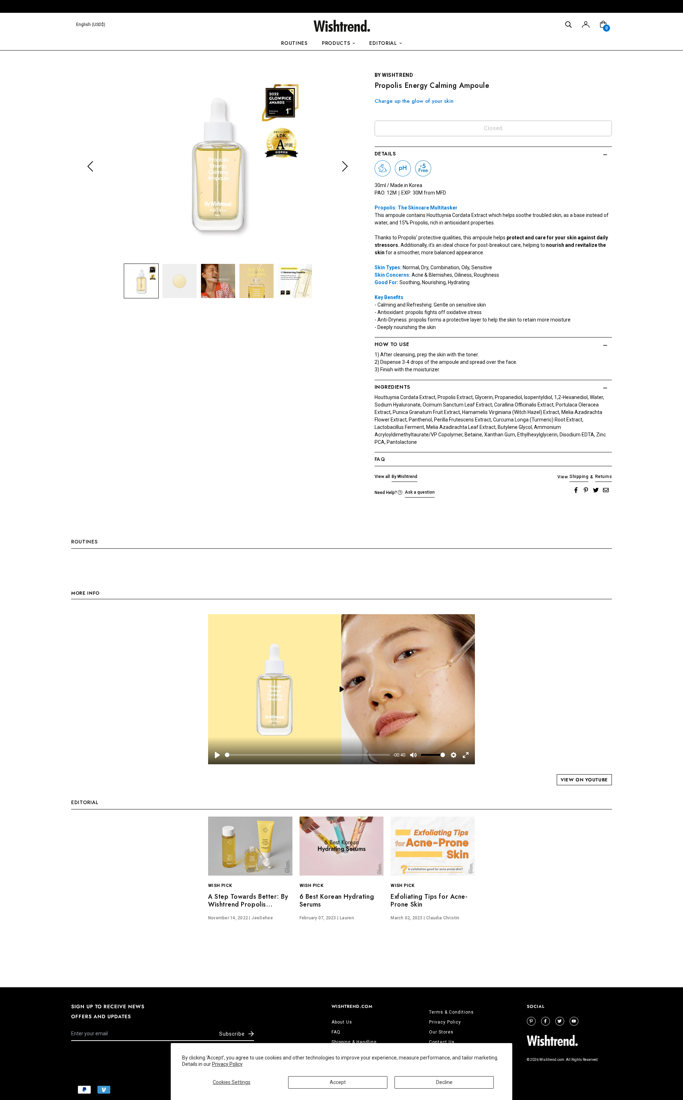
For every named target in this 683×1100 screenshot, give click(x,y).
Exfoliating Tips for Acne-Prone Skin (429, 900)
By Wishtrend (404, 476)
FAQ (336, 1032)
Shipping (579, 476)
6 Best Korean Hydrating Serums (337, 900)
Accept (338, 1082)
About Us (342, 1022)
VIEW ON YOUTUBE (584, 779)
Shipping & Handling (354, 1042)
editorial (383, 43)
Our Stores (441, 1032)
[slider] (307, 754)
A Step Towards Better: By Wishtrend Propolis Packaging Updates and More (248, 908)
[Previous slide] (90, 167)
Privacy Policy (227, 1064)
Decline (444, 1082)
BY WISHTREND (394, 75)
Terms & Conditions (451, 1012)
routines (294, 43)
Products (336, 43)
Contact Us (442, 1042)
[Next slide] (345, 167)
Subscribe (232, 1034)
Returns (603, 476)
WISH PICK (220, 885)
